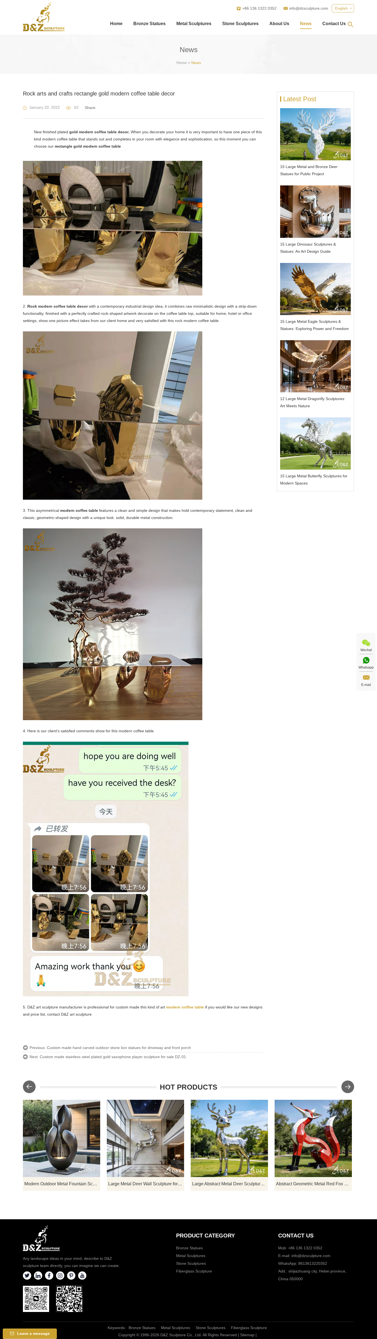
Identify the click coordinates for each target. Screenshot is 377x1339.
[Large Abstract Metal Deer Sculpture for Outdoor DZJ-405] (229, 1138)
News (306, 23)
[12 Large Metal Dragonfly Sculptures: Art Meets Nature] (315, 366)
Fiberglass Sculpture (194, 1271)
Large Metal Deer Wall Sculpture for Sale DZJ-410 (146, 1183)
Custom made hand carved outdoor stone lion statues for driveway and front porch (119, 1047)
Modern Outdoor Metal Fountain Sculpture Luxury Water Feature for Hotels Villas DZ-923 (62, 1183)
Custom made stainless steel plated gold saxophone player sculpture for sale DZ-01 (113, 1057)
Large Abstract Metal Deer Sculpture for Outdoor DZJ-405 (230, 1183)
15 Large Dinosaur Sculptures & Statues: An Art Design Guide (308, 248)
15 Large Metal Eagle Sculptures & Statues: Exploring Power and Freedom (314, 325)
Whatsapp (366, 667)
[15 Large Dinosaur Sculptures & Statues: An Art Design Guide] (315, 211)
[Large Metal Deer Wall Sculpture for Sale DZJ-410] (145, 1138)
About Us (279, 23)
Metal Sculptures (193, 23)
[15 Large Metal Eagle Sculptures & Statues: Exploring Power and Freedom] (315, 289)
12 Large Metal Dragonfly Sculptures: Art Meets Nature (312, 402)
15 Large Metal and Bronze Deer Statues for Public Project (309, 170)
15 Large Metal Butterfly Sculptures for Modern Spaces (313, 479)
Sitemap (247, 1335)
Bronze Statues (149, 23)
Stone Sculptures (240, 23)
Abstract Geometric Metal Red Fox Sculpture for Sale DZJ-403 (314, 1183)
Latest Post (299, 99)
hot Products (188, 1087)
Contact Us (334, 23)
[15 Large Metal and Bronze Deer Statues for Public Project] (315, 134)
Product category (205, 1235)
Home (116, 23)
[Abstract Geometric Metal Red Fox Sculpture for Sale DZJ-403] (313, 1138)
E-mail (366, 685)
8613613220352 (312, 1263)
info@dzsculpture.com (308, 8)
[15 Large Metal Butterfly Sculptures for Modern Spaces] (315, 443)
